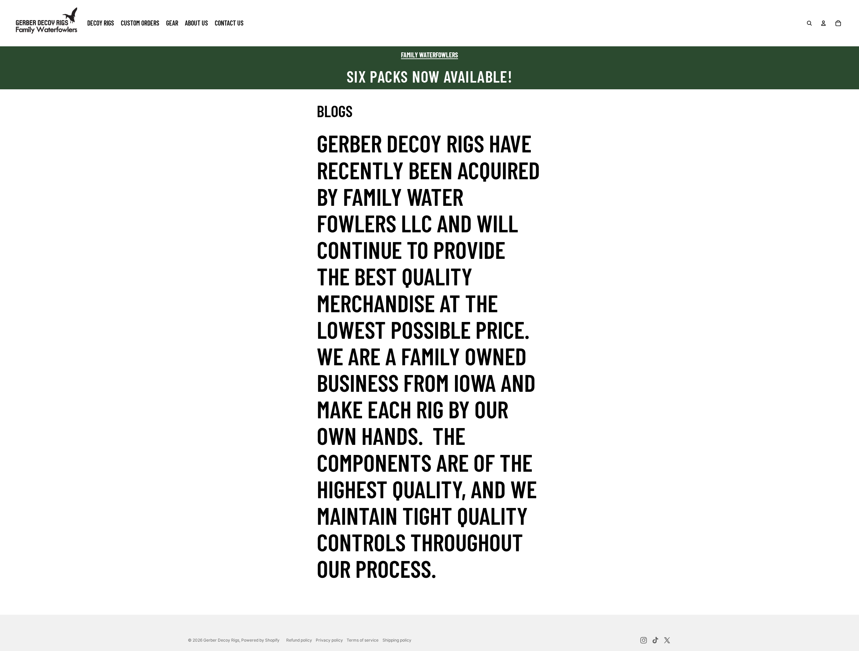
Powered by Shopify (260, 640)
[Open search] (809, 23)
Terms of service (362, 640)
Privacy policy (329, 640)
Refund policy (299, 640)
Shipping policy (397, 640)
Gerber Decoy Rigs (221, 640)
